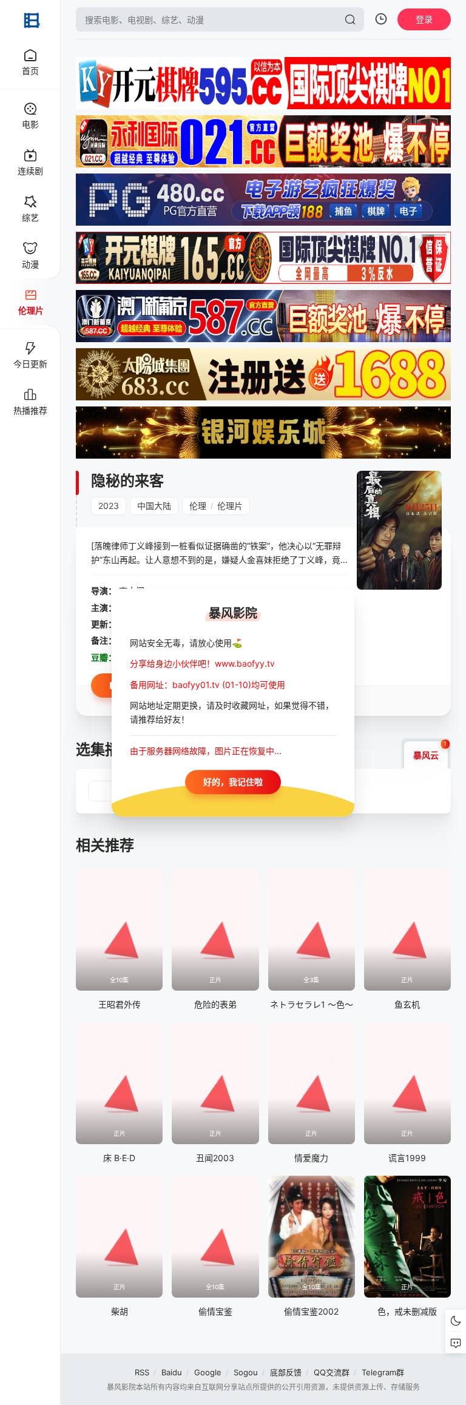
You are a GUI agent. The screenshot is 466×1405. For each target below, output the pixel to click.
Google (207, 1372)
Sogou (246, 1372)
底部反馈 (286, 1372)
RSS (142, 1372)
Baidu (171, 1372)
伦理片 (230, 505)
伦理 (197, 505)
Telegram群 (383, 1372)
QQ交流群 (332, 1372)
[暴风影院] (30, 19)
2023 (108, 505)
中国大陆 (154, 505)
